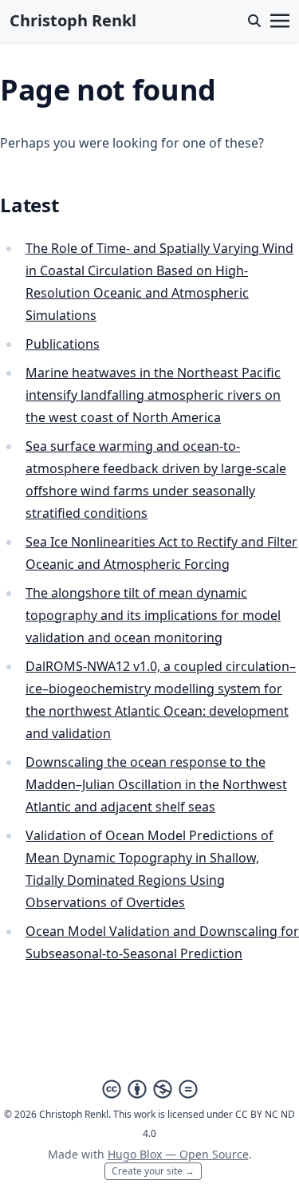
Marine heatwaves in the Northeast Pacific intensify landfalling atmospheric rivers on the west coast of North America (153, 395)
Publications (63, 344)
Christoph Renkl (73, 20)
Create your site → (153, 1171)
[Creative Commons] (150, 1089)
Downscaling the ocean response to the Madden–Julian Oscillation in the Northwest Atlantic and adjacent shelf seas (156, 784)
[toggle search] (254, 20)
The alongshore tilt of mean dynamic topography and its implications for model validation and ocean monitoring (153, 615)
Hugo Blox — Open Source (178, 1154)
